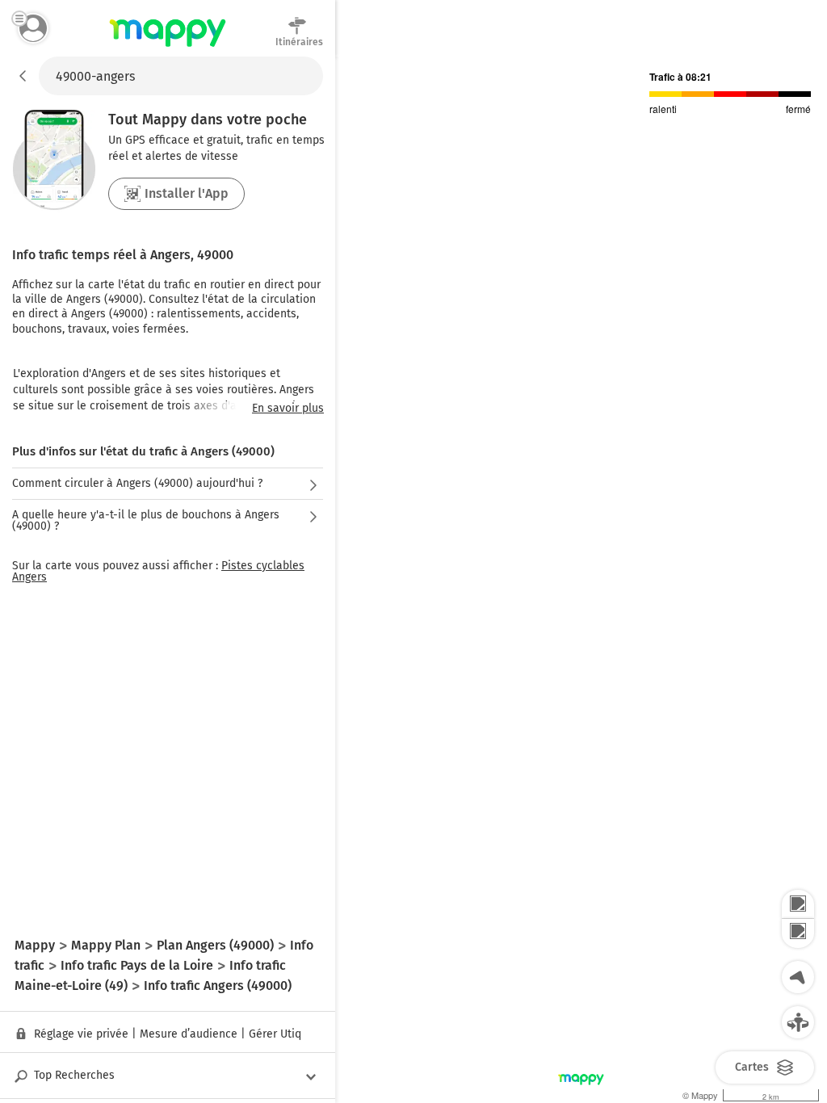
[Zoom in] (798, 904)
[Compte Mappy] (33, 28)
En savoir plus (288, 408)
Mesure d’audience (188, 1034)
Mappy (167, 47)
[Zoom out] (798, 933)
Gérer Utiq (275, 1034)
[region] (581, 580)
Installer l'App (187, 193)
